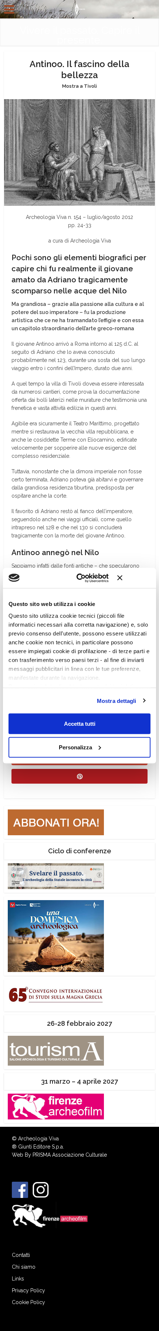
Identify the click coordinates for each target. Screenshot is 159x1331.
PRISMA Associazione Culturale (70, 1155)
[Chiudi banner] (133, 578)
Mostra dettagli (116, 700)
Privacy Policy (28, 1290)
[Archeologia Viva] (79, 8)
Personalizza (75, 747)
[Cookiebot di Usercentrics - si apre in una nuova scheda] (80, 578)
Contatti (21, 1255)
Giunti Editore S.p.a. (41, 1147)
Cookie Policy (28, 1302)
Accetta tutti (79, 724)
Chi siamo (23, 1267)
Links (18, 1279)
